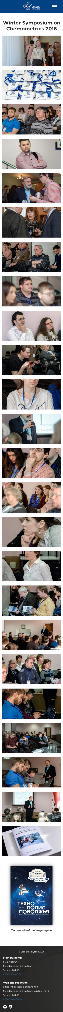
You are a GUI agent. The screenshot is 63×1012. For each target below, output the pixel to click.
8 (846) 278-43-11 (12, 974)
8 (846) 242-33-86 (12, 999)
